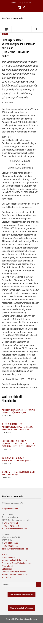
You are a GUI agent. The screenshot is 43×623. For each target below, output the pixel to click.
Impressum (6, 577)
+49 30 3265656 (11, 543)
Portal (13, 3)
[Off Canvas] (6, 29)
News (4, 34)
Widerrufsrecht (8, 566)
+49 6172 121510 (11, 526)
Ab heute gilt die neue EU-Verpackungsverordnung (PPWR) (16, 459)
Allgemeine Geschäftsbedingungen (16, 563)
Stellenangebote (8, 557)
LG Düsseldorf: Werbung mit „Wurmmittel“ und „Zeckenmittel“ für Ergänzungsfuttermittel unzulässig (19, 443)
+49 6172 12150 (11, 523)
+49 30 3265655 (11, 546)
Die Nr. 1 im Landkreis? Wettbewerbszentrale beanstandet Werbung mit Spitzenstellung (18, 427)
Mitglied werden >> (10, 509)
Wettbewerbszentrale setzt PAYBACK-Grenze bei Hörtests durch (19, 411)
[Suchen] (38, 584)
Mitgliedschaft (25, 3)
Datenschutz (7, 569)
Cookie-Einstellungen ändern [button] (14, 572)
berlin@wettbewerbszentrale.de (15, 549)
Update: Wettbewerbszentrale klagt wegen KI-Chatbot (18, 473)
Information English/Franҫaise (14, 560)
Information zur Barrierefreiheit (15, 575)
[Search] (36, 29)
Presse (4, 554)
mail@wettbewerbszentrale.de (14, 529)
